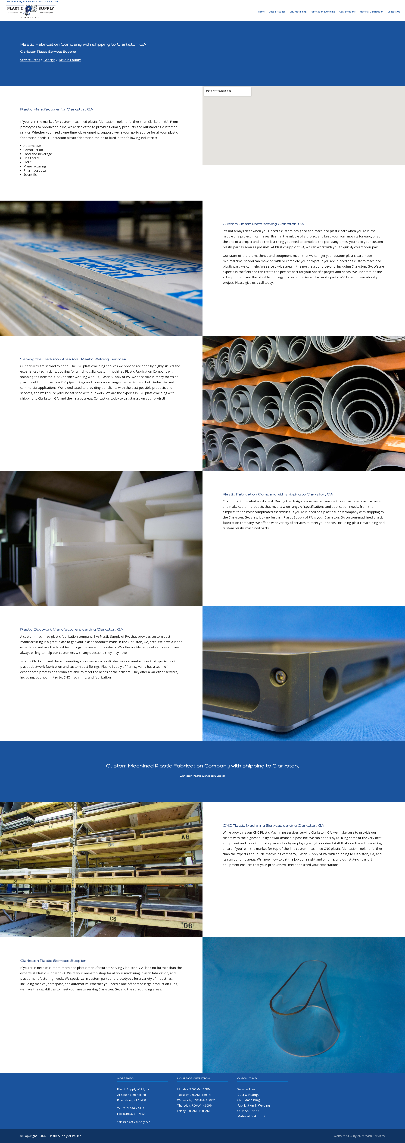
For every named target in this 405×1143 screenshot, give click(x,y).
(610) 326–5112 (29, 1)
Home (261, 12)
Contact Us (394, 12)
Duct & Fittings (277, 12)
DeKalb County (70, 60)
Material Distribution (371, 12)
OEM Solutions (347, 12)
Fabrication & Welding (323, 12)
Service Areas (30, 60)
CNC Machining (298, 12)
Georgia (49, 60)
